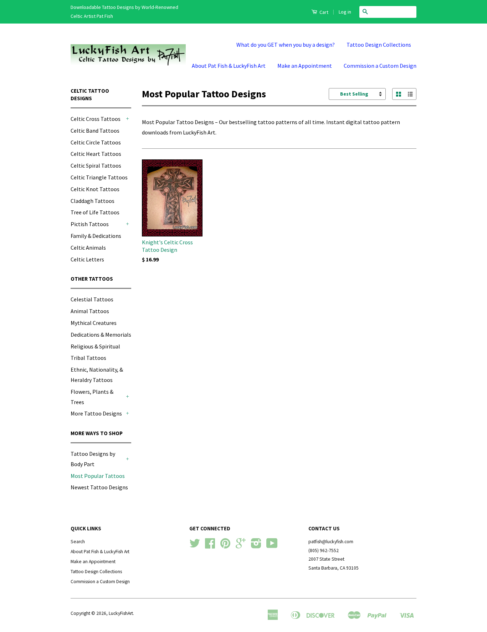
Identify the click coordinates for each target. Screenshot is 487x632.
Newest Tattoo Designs (99, 487)
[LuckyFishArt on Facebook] (210, 546)
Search (78, 542)
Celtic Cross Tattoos (96, 118)
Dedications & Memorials (101, 334)
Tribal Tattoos (88, 357)
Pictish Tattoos (90, 224)
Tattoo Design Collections (379, 44)
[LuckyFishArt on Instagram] (256, 546)
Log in (345, 12)
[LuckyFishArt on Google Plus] (240, 546)
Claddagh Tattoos (92, 200)
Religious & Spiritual (95, 346)
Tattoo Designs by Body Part (93, 459)
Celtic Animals (88, 247)
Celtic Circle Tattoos (96, 142)
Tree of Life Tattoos (95, 212)
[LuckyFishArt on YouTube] (272, 546)
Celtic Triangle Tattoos (99, 177)
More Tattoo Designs (96, 413)
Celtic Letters (87, 259)
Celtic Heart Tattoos (96, 153)
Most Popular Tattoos (98, 475)
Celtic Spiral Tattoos (96, 165)
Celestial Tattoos (92, 299)
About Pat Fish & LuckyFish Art (229, 65)
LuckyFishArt (121, 613)
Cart (323, 12)
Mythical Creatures (94, 322)
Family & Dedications (96, 235)
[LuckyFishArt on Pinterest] (225, 546)
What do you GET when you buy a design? (285, 44)
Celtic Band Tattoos (95, 130)
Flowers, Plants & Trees (92, 397)
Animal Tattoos (90, 311)
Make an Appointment (304, 65)
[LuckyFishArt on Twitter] (194, 546)
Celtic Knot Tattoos (95, 189)
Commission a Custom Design (380, 65)
